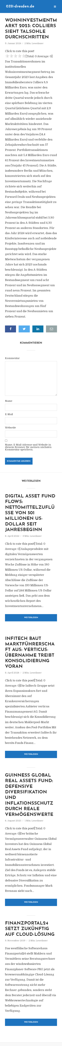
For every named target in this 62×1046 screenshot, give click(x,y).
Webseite (10, 427)
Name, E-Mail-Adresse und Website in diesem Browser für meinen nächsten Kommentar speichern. (28, 447)
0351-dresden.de (20, 6)
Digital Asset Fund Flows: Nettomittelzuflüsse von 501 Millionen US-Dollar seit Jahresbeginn (30, 513)
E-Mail (9, 414)
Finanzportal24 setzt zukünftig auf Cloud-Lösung (30, 929)
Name (8, 401)
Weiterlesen (31, 618)
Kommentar (12, 358)
